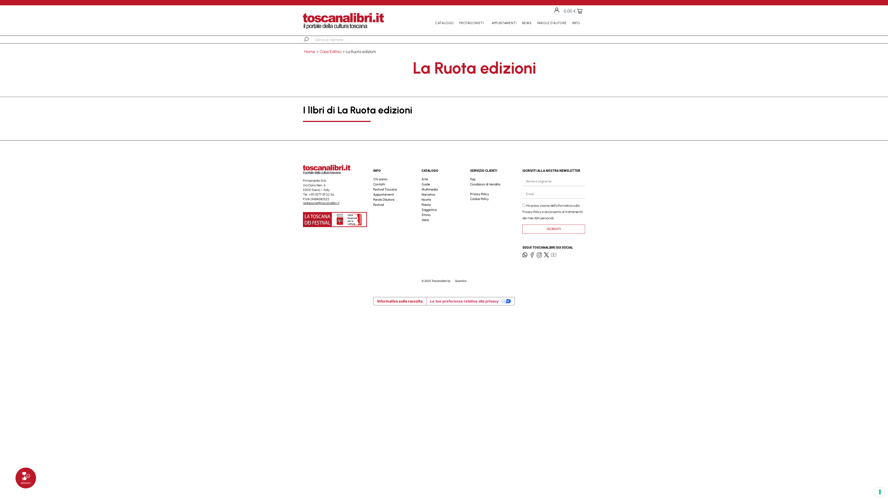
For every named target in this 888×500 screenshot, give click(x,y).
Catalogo (444, 23)
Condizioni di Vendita (485, 184)
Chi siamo (380, 179)
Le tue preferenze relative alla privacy (464, 301)
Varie (425, 220)
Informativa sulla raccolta (399, 301)
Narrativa (428, 195)
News (526, 23)
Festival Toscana (385, 189)
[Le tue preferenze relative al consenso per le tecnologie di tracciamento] (880, 492)
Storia (426, 215)
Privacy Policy (479, 194)
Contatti (379, 184)
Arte (425, 179)
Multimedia (430, 189)
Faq (472, 179)
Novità (426, 200)
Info (576, 23)
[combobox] (339, 39)
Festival (378, 205)
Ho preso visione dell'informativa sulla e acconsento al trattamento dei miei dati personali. (552, 212)
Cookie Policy (479, 199)
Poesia (426, 205)
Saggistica (429, 210)
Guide (426, 184)
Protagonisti (471, 23)
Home (309, 51)
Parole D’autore (552, 23)
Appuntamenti (504, 23)
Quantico (460, 281)
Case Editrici (331, 51)
